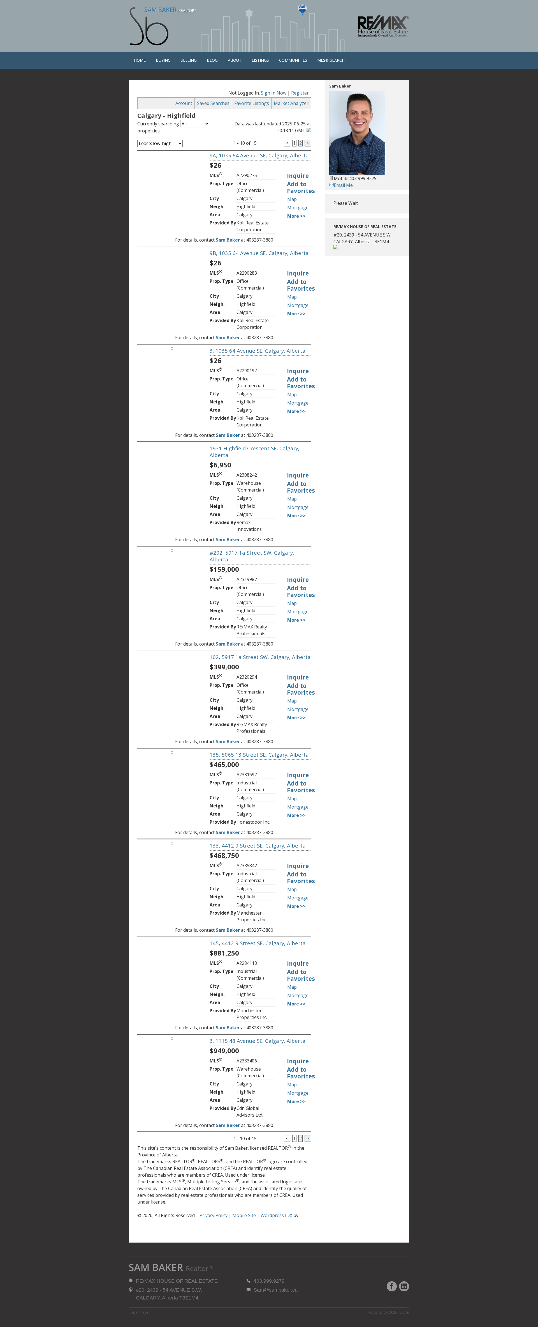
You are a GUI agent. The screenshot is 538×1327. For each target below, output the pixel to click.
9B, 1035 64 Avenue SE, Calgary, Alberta (259, 252)
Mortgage (298, 208)
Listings (260, 60)
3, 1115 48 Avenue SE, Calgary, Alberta (257, 1040)
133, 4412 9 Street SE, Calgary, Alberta (258, 845)
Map (292, 199)
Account (183, 103)
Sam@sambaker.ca (276, 1290)
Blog (212, 60)
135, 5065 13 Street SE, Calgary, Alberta (259, 754)
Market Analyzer (291, 103)
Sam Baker (162, 26)
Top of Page (138, 1312)
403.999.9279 (269, 1281)
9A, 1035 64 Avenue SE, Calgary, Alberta (259, 155)
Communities (293, 60)
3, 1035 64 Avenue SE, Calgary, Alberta (257, 350)
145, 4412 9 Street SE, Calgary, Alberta (258, 943)
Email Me (343, 185)
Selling (189, 60)
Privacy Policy (214, 1215)
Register (300, 93)
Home (140, 60)
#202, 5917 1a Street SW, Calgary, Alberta (252, 556)
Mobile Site (244, 1215)
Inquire (298, 176)
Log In (404, 1312)
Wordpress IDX (276, 1215)
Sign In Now (273, 93)
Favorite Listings (251, 103)
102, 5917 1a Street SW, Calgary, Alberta (260, 656)
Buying (163, 60)
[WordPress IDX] (151, 1223)
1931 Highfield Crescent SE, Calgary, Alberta (255, 451)
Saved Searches (213, 103)
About (235, 60)
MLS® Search (331, 60)
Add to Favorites (301, 187)
